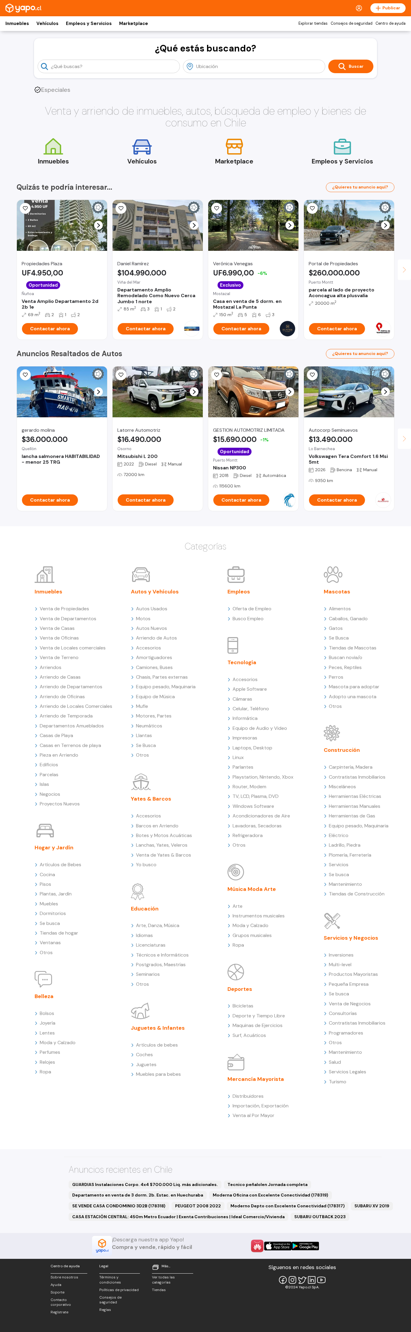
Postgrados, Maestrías (161, 964)
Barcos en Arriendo (157, 826)
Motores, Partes (154, 716)
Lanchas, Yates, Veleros (161, 845)
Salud (335, 1062)
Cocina (47, 874)
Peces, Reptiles (345, 667)
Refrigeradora (248, 835)
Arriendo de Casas (60, 677)
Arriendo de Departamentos (71, 686)
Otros (46, 952)
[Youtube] (321, 1280)
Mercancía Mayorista (255, 1079)
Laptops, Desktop (252, 748)
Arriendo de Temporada (66, 716)
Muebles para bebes (158, 1074)
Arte (238, 906)
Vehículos (47, 23)
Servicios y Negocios (351, 937)
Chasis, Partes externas (162, 677)
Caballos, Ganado (348, 618)
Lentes (47, 1033)
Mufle (142, 706)
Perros (336, 677)
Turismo (337, 1081)
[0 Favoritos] (25, 208)
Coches (144, 1054)
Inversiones (341, 955)
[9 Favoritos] (121, 208)
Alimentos (340, 608)
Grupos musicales (252, 935)
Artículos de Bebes (60, 864)
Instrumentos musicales (259, 916)
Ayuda (56, 1284)
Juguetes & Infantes (158, 1028)
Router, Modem (249, 786)
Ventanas (50, 942)
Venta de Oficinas (59, 638)
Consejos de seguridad (351, 23)
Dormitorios (53, 913)
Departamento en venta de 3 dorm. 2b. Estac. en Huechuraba (137, 1195)
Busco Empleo (248, 618)
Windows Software (253, 806)
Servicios (338, 864)
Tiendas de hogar (59, 933)
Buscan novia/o (345, 657)
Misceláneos (342, 786)
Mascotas (337, 591)
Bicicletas (243, 1006)
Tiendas (159, 1289)
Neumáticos (149, 726)
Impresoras (245, 738)
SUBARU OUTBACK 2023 (320, 1216)
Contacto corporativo (61, 1302)
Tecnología (241, 662)
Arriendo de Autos (156, 638)
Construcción (342, 750)
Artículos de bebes (157, 1045)
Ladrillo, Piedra (344, 845)
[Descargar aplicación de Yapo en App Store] (278, 1246)
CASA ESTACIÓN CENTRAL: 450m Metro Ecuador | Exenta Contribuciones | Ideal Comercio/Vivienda (178, 1216)
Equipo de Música (155, 696)
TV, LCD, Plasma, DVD (256, 796)
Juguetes (146, 1064)
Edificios (49, 764)
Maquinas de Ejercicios (258, 1025)
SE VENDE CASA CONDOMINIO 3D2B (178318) (118, 1206)
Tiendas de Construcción (357, 894)
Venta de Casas (57, 628)
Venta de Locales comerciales (73, 648)
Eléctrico (338, 835)
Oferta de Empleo (252, 608)
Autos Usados (151, 608)
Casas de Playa (56, 735)
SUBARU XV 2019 (371, 1206)
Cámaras (242, 699)
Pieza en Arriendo (59, 755)
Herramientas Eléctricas (355, 796)
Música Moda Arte (251, 889)
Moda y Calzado (58, 1042)
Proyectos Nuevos (60, 804)
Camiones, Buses (154, 667)
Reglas (105, 1309)
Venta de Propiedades (64, 608)
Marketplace (133, 23)
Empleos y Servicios (89, 23)
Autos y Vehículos (155, 591)
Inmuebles (17, 23)
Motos (143, 618)
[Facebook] (283, 1280)
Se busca (50, 923)
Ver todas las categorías (163, 1280)
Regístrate (59, 1312)
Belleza (44, 996)
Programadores (346, 1033)
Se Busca (146, 745)
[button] (98, 225)
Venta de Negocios (350, 1004)
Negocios (50, 794)
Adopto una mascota (352, 696)
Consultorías (343, 1013)
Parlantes (243, 767)
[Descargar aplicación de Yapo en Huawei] (257, 1246)
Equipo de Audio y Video (260, 728)
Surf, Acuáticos (249, 1035)
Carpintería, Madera (350, 767)
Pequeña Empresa (349, 984)
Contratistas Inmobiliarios (357, 777)
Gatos (336, 628)
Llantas (144, 735)
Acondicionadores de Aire (261, 816)
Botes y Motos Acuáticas (164, 835)
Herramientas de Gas (352, 816)
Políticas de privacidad (119, 1289)
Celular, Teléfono (251, 708)
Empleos (238, 591)
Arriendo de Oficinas (62, 696)
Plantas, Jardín (56, 894)
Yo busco (146, 864)
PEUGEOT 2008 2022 (198, 1206)
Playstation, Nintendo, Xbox (263, 777)
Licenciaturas (150, 945)
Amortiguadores (154, 657)
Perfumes (50, 1052)
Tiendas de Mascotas (352, 648)
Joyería (47, 1023)
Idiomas (144, 935)
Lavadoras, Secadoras (257, 826)
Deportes (239, 989)
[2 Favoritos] (121, 374)
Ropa (45, 1072)
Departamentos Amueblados (72, 726)
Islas (44, 784)
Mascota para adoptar (354, 686)
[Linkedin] (312, 1280)
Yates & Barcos (151, 798)
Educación (145, 908)
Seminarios (148, 974)
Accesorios (148, 648)
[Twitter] (302, 1280)
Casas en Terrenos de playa (70, 745)
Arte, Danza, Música (157, 925)
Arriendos (50, 667)
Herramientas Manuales (354, 806)
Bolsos (47, 1013)
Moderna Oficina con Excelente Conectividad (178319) (270, 1195)
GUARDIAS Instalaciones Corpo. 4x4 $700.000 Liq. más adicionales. (145, 1184)
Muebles (49, 904)
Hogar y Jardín (54, 847)
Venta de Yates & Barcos (163, 855)
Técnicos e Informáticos (162, 955)
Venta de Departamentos (68, 618)
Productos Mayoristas (353, 974)
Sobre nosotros (64, 1277)
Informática (245, 718)
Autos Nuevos (151, 628)
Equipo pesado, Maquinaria (166, 686)
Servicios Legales (347, 1072)
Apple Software (250, 689)
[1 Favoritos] (25, 374)
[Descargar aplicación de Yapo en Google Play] (305, 1246)
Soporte (57, 1292)
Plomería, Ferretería (350, 855)
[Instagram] (292, 1280)
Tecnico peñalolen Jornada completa (267, 1184)
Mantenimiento (345, 884)
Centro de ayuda (390, 23)
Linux (238, 757)
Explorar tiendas (313, 23)
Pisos (45, 884)
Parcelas (49, 774)
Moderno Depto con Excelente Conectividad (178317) (287, 1206)
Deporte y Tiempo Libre (259, 1016)
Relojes (47, 1062)
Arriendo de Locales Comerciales (76, 706)
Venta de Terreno (59, 657)
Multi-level (340, 964)
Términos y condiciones (110, 1280)
